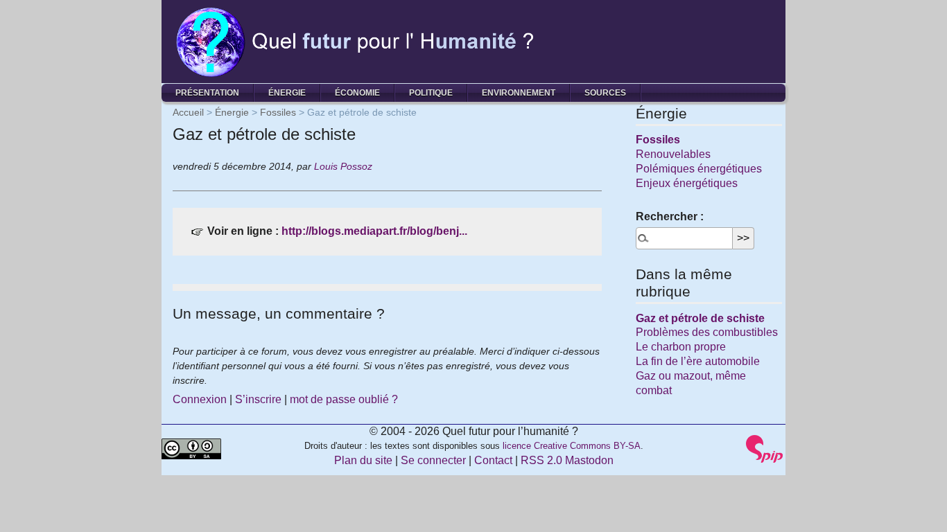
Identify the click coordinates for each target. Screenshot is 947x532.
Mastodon (589, 460)
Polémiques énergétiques (699, 169)
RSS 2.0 (541, 460)
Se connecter (433, 460)
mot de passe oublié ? (344, 399)
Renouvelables (673, 154)
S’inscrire (258, 399)
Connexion (200, 399)
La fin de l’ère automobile (698, 361)
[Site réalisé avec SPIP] (764, 448)
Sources (605, 93)
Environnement (518, 93)
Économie (357, 93)
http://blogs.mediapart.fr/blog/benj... (374, 231)
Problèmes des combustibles (707, 332)
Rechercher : (670, 216)
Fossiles (278, 112)
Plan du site (363, 460)
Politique (431, 93)
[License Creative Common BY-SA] (191, 448)
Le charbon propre (681, 347)
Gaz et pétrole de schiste (700, 318)
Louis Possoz (343, 166)
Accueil (188, 112)
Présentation (207, 93)
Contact (493, 460)
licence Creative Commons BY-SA (572, 446)
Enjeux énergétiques (687, 183)
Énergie (287, 93)
